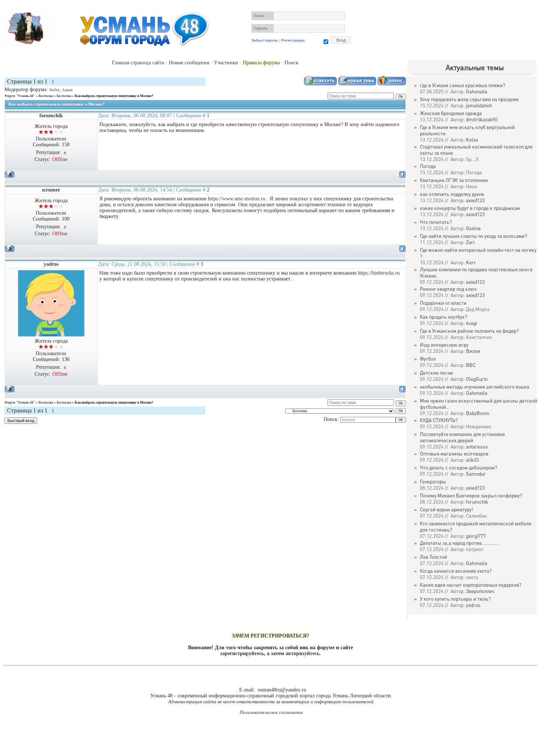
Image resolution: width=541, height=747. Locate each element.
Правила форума (261, 62)
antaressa (477, 446)
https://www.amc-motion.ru (236, 198)
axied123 (475, 200)
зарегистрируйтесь (242, 653)
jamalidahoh (479, 105)
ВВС (470, 365)
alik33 (472, 460)
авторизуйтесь (302, 653)
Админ (67, 90)
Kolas (472, 139)
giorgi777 (476, 536)
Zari (470, 242)
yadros (51, 264)
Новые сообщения (189, 62)
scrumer (51, 190)
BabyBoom (477, 413)
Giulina (473, 228)
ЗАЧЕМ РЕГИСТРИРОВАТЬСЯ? (270, 636)
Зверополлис (480, 591)
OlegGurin (477, 379)
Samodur (476, 474)
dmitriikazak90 (482, 119)
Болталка (46, 96)
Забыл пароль (264, 40)
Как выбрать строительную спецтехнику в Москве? (114, 96)
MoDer (54, 90)
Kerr (471, 262)
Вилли (473, 351)
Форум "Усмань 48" (19, 96)
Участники (226, 62)
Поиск (291, 62)
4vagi (471, 323)
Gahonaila (476, 91)
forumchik (51, 115)
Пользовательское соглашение (271, 712)
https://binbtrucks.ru (379, 273)
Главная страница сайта (138, 62)
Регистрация (293, 40)
